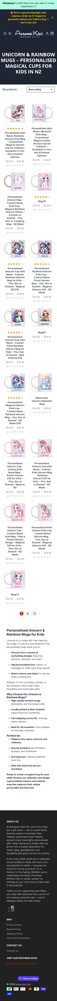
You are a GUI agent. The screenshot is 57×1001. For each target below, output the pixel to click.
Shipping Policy (15, 933)
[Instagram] (12, 910)
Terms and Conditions (18, 938)
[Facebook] (12, 907)
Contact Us (13, 950)
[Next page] (34, 613)
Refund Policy (14, 929)
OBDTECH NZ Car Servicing (21, 963)
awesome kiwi (23, 984)
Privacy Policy (14, 924)
